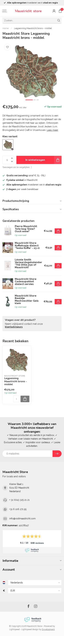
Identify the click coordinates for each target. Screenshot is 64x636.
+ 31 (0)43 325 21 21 (19, 500)
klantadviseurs (13, 327)
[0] (60, 11)
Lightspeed (14, 629)
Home (5, 28)
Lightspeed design (30, 629)
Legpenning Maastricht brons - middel (33, 28)
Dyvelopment (48, 629)
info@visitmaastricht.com (22, 518)
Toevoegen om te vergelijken (16, 167)
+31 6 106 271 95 (17, 509)
